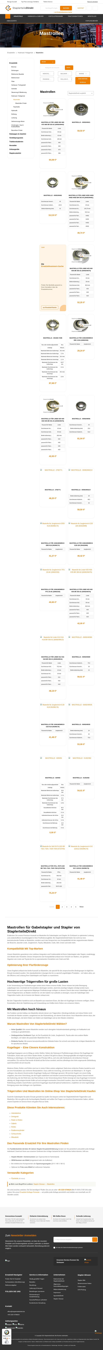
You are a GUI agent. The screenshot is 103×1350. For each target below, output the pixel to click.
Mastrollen (16, 99)
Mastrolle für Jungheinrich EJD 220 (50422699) (81, 544)
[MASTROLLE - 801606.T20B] (52, 325)
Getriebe (14, 88)
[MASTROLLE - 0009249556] (81, 406)
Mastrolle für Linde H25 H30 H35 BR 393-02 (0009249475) (81, 269)
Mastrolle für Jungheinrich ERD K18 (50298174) (52, 544)
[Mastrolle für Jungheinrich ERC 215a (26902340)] (81, 325)
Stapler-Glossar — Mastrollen (44, 1184)
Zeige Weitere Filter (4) (82, 80)
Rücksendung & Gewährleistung (34, 1295)
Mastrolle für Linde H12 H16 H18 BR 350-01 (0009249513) (52, 658)
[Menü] (10, 1330)
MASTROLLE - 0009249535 (81, 724)
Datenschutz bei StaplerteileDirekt (59, 1280)
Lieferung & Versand (35, 1288)
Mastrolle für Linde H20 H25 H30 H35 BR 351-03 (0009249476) (52, 420)
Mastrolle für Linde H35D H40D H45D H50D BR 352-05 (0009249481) (81, 196)
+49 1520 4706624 (64, 1190)
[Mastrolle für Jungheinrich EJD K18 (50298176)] (52, 713)
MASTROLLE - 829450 (52, 778)
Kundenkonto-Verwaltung (37, 1303)
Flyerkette (16, 107)
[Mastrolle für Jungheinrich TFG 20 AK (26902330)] (52, 578)
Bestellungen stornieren (36, 1291)
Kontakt (81, 8)
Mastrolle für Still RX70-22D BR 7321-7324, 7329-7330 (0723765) (53, 867)
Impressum (57, 1292)
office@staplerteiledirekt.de (16, 1311)
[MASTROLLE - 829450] (52, 766)
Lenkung (14, 118)
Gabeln (13, 1123)
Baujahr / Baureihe (66, 73)
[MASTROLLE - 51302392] (81, 766)
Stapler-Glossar (58, 1299)
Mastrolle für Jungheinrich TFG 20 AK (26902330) (52, 590)
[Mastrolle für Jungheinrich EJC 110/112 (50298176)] (81, 854)
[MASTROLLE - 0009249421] (81, 109)
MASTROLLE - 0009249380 (81, 657)
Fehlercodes (82, 1286)
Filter (13, 81)
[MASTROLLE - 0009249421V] (81, 478)
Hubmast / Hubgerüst (18, 96)
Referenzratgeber (10, 1285)
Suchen (66, 8)
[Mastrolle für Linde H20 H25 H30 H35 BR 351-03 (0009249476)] (52, 406)
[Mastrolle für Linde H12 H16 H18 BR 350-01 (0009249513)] (52, 645)
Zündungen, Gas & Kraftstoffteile (17, 125)
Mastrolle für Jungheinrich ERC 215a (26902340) (81, 339)
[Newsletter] (94, 1239)
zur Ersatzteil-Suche (50, 307)
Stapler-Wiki (81, 1280)
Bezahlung (32, 1285)
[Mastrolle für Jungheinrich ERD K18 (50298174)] (52, 531)
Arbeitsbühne (16, 1113)
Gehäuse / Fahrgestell (18, 85)
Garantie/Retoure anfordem (38, 1300)
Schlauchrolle (16, 1134)
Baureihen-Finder (17, 130)
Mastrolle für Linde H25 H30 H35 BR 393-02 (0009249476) (81, 590)
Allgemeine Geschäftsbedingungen (61, 1285)
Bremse (13, 67)
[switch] (7, 1342)
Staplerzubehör (15, 153)
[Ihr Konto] (89, 8)
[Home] (7, 16)
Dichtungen (15, 70)
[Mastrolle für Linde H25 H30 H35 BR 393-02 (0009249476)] (81, 578)
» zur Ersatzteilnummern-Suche (63, 12)
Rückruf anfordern (92, 2)
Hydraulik (14, 110)
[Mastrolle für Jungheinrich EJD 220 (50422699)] (81, 531)
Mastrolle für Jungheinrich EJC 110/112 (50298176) (81, 867)
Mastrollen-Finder (21, 103)
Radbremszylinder (17, 1130)
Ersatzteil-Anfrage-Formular (29, 1192)
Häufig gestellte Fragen (36, 1279)
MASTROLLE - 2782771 (53, 490)
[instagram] (6, 1295)
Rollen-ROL (65, 79)
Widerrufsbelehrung (60, 1289)
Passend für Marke (48, 79)
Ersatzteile (13, 63)
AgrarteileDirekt (58, 1295)
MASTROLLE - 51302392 (81, 778)
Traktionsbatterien (16, 141)
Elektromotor (15, 78)
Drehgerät (14, 1116)
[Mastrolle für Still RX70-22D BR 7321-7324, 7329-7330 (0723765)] (52, 854)
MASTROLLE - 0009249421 (81, 122)
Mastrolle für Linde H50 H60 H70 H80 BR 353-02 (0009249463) (52, 123)
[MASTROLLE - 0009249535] (81, 713)
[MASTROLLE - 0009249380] (81, 645)
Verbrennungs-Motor (18, 121)
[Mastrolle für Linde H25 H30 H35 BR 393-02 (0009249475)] (81, 256)
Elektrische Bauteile (17, 74)
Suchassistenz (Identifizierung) (15, 1282)
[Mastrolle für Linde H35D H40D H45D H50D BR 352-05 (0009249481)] (81, 183)
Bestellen (32, 1282)
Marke (81, 73)
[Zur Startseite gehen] (19, 8)
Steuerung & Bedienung (19, 92)
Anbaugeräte (14, 149)
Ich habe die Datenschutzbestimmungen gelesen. (69, 1247)
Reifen (13, 1127)
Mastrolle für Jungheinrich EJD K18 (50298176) (52, 725)
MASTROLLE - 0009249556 (81, 419)
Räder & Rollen (16, 1120)
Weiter (82, 907)
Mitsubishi (15, 1137)
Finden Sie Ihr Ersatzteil (12, 1279)
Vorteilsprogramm (16, 138)
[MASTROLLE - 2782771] (52, 478)
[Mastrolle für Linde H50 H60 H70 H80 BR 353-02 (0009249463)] (52, 109)
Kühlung (14, 114)
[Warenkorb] (95, 8)
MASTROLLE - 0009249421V (81, 490)
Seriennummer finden (84, 1283)
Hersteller (13, 145)
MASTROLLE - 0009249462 (53, 195)
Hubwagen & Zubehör (17, 134)
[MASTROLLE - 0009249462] (52, 183)
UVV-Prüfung (82, 1289)
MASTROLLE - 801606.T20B (52, 338)
